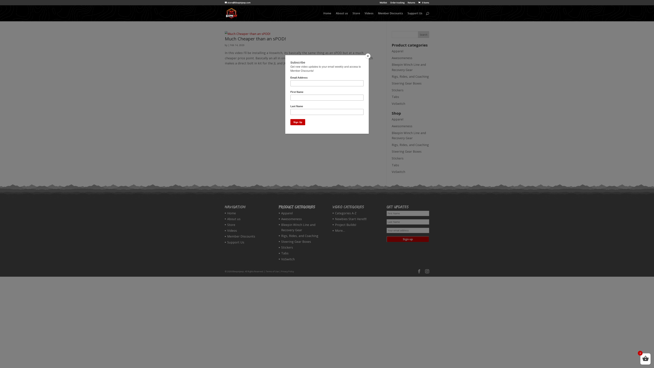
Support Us (415, 13)
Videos (369, 13)
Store (356, 13)
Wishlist (383, 3)
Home (327, 13)
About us (342, 13)
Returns (411, 3)
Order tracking (397, 3)
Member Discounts (390, 13)
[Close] (367, 56)
